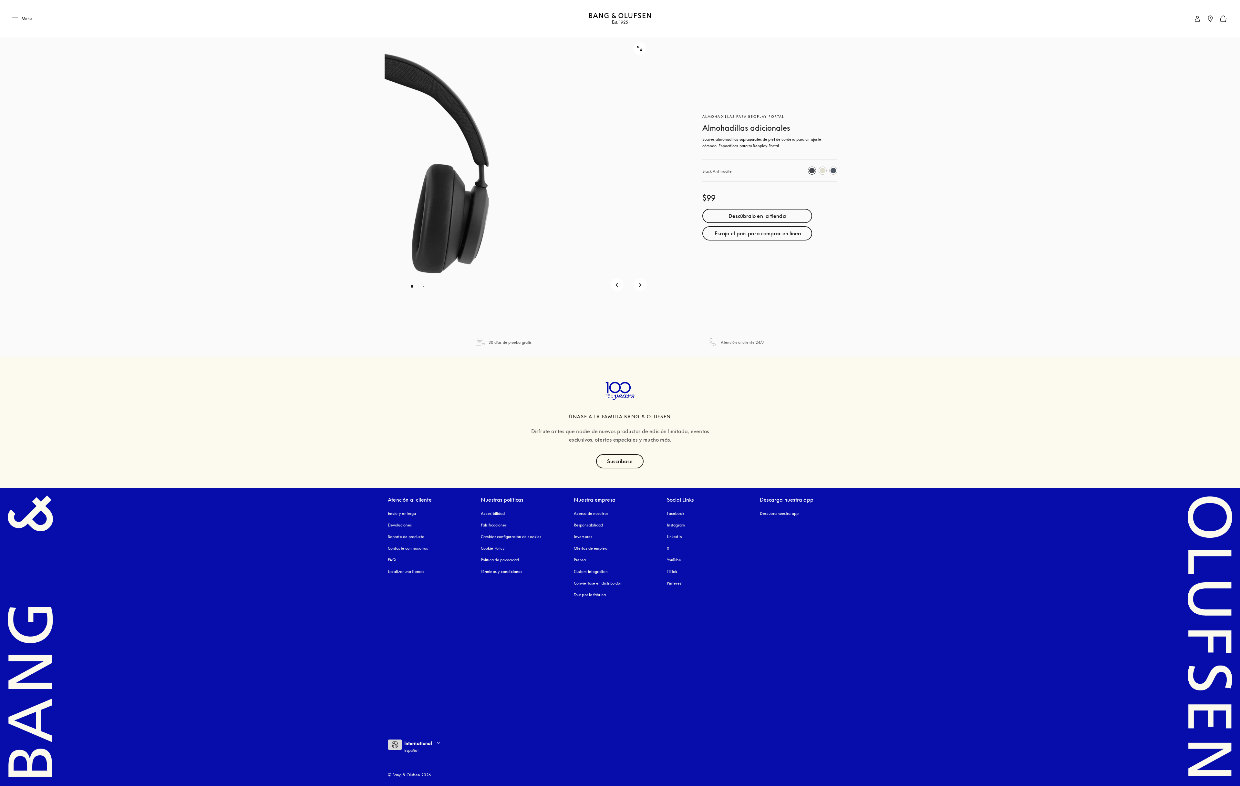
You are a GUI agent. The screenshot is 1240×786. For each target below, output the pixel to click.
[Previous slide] (617, 284)
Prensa (580, 559)
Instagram (676, 525)
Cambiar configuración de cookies (511, 536)
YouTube (674, 559)
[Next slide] (640, 284)
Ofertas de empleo (590, 548)
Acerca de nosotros (591, 513)
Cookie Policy (493, 548)
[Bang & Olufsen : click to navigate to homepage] (620, 19)
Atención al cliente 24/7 (742, 342)
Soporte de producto (406, 536)
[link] (1197, 19)
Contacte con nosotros (408, 548)
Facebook (675, 513)
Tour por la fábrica (590, 594)
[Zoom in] (639, 48)
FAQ (392, 559)
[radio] (812, 171)
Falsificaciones (494, 525)
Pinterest (675, 583)
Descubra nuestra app (779, 513)
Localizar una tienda (406, 571)
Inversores (583, 536)
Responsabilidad (588, 525)
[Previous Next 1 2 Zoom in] (521, 164)
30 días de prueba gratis (510, 342)
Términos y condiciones (501, 571)
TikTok (672, 571)
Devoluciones (400, 525)
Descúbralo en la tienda (757, 216)
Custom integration (591, 571)
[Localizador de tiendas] (1210, 19)
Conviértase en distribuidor (598, 583)
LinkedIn (674, 536)
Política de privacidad (500, 559)
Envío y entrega (402, 513)
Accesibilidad (493, 513)
